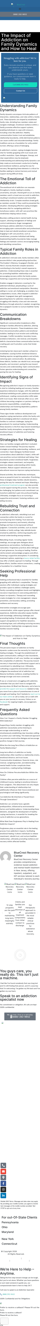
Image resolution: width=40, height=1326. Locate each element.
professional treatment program (12, 485)
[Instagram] (3, 1189)
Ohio (4, 1227)
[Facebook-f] (3, 1183)
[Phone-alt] (3, 1165)
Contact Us (20, 91)
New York (8, 1239)
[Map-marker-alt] (3, 1177)
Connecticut (9, 1243)
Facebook (3, 702)
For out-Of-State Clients (19, 1217)
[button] (20, 9)
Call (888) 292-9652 (20, 85)
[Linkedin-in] (3, 1195)
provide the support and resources (13, 689)
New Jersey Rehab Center (12, 1258)
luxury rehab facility (32, 558)
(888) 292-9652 (8, 1294)
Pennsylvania (10, 1222)
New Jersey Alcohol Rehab (19, 1261)
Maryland (8, 1232)
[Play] (20, 955)
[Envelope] (3, 1171)
